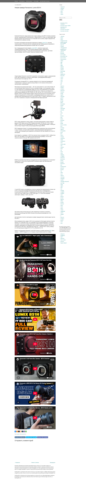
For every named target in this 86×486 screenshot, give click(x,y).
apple (62, 65)
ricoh (62, 174)
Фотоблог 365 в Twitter (66, 25)
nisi (61, 150)
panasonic (24, 434)
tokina (62, 200)
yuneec (62, 220)
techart (62, 197)
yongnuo (62, 218)
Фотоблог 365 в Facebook (42, 437)
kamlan (62, 115)
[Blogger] (20, 431)
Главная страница (35, 462)
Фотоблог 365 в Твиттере (31, 437)
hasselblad (63, 104)
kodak (62, 123)
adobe (62, 60)
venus (62, 206)
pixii (61, 165)
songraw (62, 193)
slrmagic (62, 190)
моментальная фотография (64, 43)
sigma (62, 186)
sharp (62, 184)
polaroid (62, 168)
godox (62, 99)
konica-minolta (64, 124)
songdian (62, 192)
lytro (61, 133)
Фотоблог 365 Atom (65, 29)
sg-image (62, 183)
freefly (62, 93)
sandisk (62, 180)
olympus (62, 154)
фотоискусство (64, 56)
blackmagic (63, 71)
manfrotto (63, 138)
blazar (62, 72)
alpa (61, 63)
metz (62, 142)
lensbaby (62, 127)
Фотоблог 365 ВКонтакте (20, 437)
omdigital (62, 156)
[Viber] (24, 431)
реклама (62, 53)
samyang (62, 178)
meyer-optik (63, 144)
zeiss (62, 223)
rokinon (62, 175)
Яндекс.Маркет (64, 243)
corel (62, 81)
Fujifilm (62, 9)
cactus (62, 77)
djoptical (62, 86)
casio (62, 80)
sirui (61, 189)
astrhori (62, 69)
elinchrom (63, 90)
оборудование (64, 47)
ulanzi (62, 205)
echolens (62, 89)
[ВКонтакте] (15, 431)
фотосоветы (63, 57)
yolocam (62, 217)
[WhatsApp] (26, 431)
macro (62, 135)
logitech (62, 129)
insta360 (62, 110)
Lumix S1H (44, 42)
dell (61, 83)
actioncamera (63, 59)
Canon (62, 14)
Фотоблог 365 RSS (64, 31)
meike (62, 139)
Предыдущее (52, 462)
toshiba (62, 202)
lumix (21, 434)
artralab (62, 68)
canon (62, 78)
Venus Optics (63, 239)
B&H (50, 230)
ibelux (62, 107)
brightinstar (63, 74)
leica (61, 126)
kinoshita (62, 120)
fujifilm (62, 95)
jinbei (62, 112)
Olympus (62, 8)
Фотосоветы (22, 1)
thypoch (62, 199)
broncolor (62, 75)
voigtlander (63, 211)
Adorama (62, 238)
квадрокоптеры (64, 40)
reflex (62, 172)
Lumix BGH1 (34, 48)
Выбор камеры (29, 1)
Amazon (62, 241)
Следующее (17, 462)
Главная (16, 1)
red (61, 171)
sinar (61, 187)
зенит (62, 39)
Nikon (62, 12)
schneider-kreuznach (65, 181)
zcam (62, 221)
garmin (62, 98)
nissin (62, 151)
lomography (63, 130)
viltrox (62, 208)
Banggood (63, 235)
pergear (62, 162)
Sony (62, 11)
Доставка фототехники (44, 1)
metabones (63, 141)
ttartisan (62, 203)
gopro (62, 102)
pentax (62, 160)
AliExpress (63, 234)
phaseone (63, 163)
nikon (62, 148)
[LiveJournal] (22, 431)
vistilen (62, 209)
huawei (62, 105)
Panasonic (63, 6)
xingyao (62, 214)
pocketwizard (63, 166)
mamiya (62, 136)
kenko (62, 118)
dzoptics (62, 87)
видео (18, 434)
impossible (63, 108)
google (62, 101)
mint (61, 145)
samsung (62, 177)
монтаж (62, 44)
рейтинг (62, 51)
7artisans (62, 36)
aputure (62, 66)
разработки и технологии (63, 50)
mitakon (62, 147)
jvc (61, 114)
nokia (62, 153)
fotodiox (62, 92)
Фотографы (36, 1)
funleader (62, 96)
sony (61, 194)
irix (61, 111)
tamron (62, 196)
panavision (63, 159)
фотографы (63, 54)
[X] (19, 431)
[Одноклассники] (17, 431)
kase (61, 117)
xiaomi (62, 212)
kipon (62, 121)
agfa (61, 62)
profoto (62, 169)
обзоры (62, 46)
